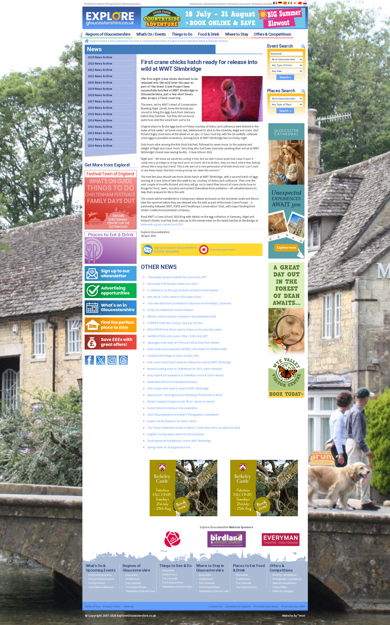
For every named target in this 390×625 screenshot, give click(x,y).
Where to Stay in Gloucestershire (210, 567)
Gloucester (131, 574)
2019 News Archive (100, 89)
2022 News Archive (100, 70)
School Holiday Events (101, 579)
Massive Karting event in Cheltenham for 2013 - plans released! (184, 369)
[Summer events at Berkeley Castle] (183, 459)
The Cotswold (133, 583)
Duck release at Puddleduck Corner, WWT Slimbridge (179, 441)
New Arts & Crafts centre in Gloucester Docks (174, 297)
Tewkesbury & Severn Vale (140, 591)
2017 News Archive (100, 101)
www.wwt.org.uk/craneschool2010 (162, 224)
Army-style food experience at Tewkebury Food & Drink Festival (185, 375)
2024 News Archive (100, 57)
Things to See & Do (175, 565)
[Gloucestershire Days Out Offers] (111, 334)
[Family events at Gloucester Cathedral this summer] (286, 122)
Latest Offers (279, 587)
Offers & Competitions (281, 567)
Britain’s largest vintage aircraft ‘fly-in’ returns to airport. (181, 401)
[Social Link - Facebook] (89, 353)
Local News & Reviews (100, 587)
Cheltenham (132, 579)
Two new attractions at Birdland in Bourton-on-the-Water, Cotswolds (189, 303)
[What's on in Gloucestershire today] (111, 299)
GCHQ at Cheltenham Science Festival (170, 310)
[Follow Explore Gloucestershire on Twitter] (100, 353)
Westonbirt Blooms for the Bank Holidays (172, 382)
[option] (172, 539)
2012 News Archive (100, 133)
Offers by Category (282, 591)
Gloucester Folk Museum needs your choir (172, 284)
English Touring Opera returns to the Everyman (175, 434)
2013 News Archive (100, 127)
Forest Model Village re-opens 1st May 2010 (173, 356)
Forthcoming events (99, 574)
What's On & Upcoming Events (101, 567)
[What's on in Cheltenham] (111, 169)
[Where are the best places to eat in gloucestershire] (111, 231)
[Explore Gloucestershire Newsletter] (111, 265)
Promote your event (222, 250)
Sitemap (129, 606)
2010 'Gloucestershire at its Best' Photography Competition (183, 415)
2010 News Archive (100, 146)
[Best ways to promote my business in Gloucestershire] (111, 282)
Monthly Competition (284, 574)
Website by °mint (293, 616)
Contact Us (215, 606)
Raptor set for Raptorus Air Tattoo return (172, 421)
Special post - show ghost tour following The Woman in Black (184, 395)
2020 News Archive (100, 82)
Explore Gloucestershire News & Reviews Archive (199, 41)
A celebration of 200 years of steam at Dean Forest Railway (182, 290)
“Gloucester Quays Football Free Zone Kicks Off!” (177, 277)
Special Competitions (284, 583)
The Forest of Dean (135, 587)
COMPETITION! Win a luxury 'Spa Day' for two (175, 323)
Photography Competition (287, 579)
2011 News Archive (100, 139)
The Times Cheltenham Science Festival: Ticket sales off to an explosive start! (193, 428)
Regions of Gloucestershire (136, 567)
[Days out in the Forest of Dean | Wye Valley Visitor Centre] (286, 261)
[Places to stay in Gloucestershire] (111, 316)
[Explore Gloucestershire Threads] (123, 353)
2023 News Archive (100, 63)
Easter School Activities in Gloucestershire (172, 408)
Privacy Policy (112, 606)
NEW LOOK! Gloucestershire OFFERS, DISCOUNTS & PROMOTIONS (187, 349)
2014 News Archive (100, 120)
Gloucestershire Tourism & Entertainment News (138, 41)
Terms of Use (92, 606)
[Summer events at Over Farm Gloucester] (223, 6)
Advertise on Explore (237, 606)
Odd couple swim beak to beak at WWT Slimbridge (178, 388)
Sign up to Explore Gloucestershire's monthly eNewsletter (175, 249)
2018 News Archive (100, 95)
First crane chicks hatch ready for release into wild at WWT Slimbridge (189, 362)
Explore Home (98, 41)
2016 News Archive (100, 108)
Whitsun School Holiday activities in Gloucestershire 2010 (181, 316)
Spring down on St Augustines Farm (168, 447)
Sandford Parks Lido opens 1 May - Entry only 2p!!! (177, 336)
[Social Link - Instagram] (112, 353)
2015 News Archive (100, 114)
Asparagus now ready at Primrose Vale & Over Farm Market (183, 343)
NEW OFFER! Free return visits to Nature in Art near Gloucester (184, 329)
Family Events (96, 583)
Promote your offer (293, 606)
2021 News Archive (100, 76)
